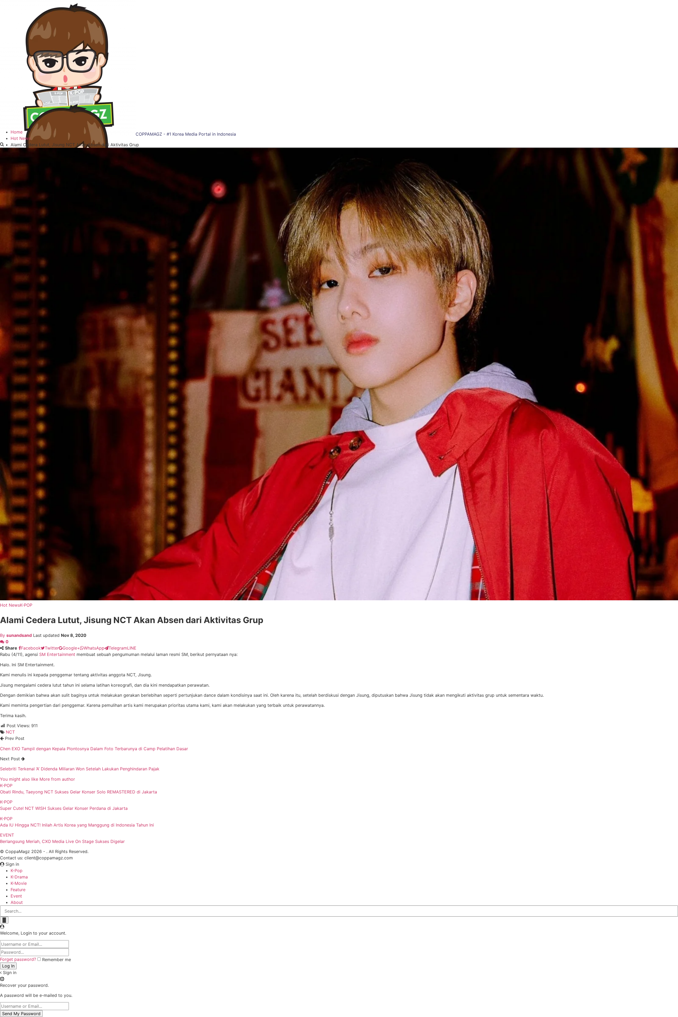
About (17, 902)
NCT (10, 732)
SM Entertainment (57, 654)
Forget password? (18, 959)
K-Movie (19, 883)
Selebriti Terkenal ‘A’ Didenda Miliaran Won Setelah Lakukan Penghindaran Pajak (79, 768)
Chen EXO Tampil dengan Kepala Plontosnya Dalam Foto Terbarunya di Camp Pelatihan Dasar (94, 748)
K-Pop (17, 870)
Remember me (56, 959)
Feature (18, 889)
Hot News (10, 605)
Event (16, 896)
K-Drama (19, 877)
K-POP (26, 605)
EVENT (7, 835)
